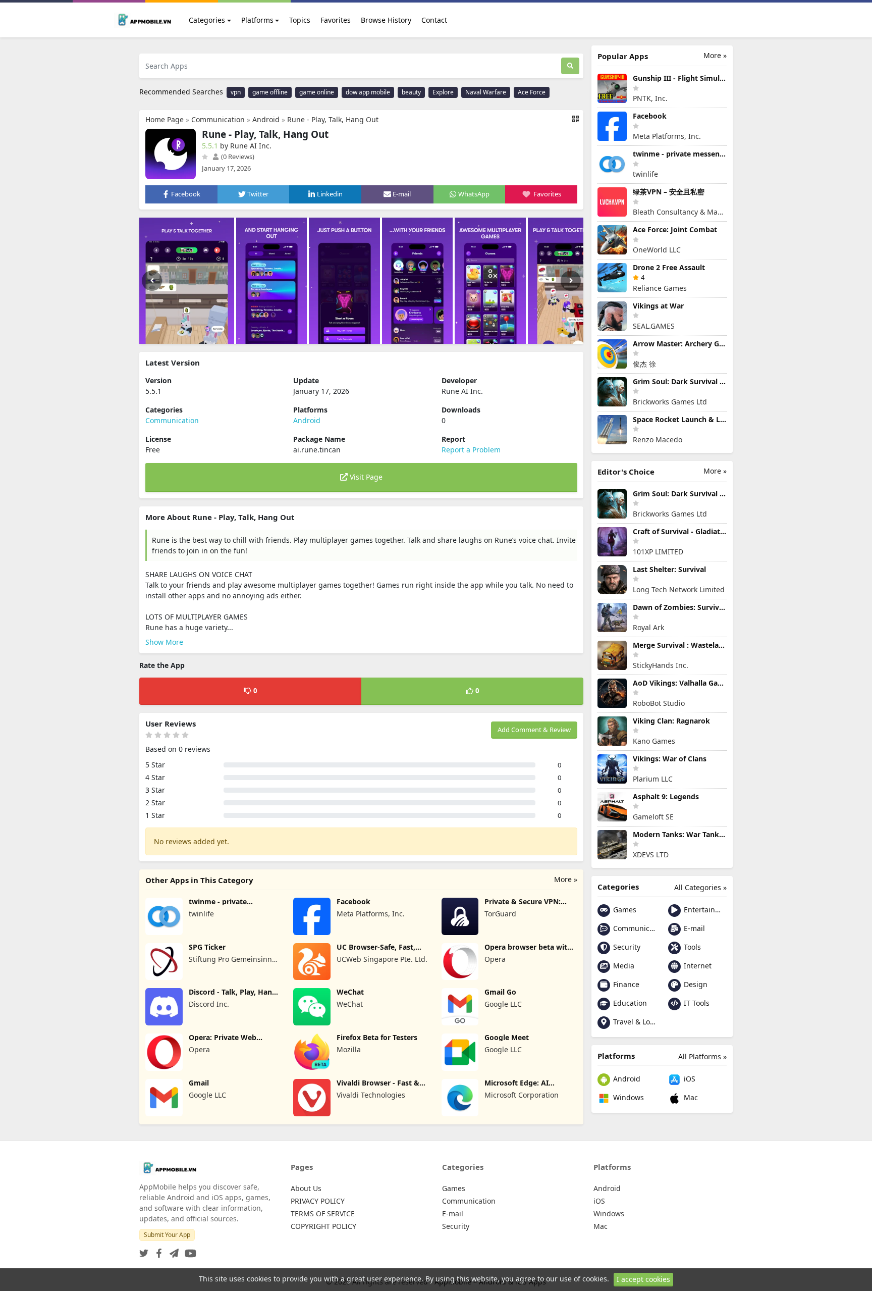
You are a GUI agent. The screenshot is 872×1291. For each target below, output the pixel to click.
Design (694, 984)
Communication (218, 119)
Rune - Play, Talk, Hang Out (332, 119)
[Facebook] (157, 1250)
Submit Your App (167, 1234)
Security (625, 947)
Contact (434, 20)
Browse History (386, 20)
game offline (270, 92)
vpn (236, 92)
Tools (691, 947)
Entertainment (704, 909)
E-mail (693, 928)
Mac (690, 1097)
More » (565, 879)
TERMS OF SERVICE (323, 1213)
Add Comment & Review (534, 729)
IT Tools (696, 1003)
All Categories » (700, 887)
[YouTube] (188, 1250)
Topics (299, 20)
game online (316, 92)
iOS (688, 1078)
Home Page (164, 119)
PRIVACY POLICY (318, 1201)
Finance (625, 984)
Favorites (335, 20)
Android (266, 119)
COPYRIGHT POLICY (323, 1226)
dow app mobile (368, 92)
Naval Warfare (485, 92)
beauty (411, 92)
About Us (306, 1188)
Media (622, 965)
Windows (627, 1097)
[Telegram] (172, 1250)
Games (623, 909)
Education (629, 1003)
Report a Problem (471, 449)
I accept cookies (643, 1279)
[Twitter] (143, 1250)
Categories (207, 20)
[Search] (570, 66)
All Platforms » (702, 1056)
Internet (697, 965)
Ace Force (532, 92)
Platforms (257, 20)
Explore (443, 92)
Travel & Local (633, 1021)
